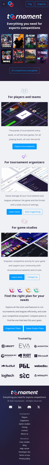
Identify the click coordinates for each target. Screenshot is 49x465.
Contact (24, 430)
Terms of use (24, 455)
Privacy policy (24, 458)
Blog (24, 445)
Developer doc (25, 452)
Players (25, 417)
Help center (24, 448)
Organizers (24, 420)
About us (24, 434)
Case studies (24, 442)
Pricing (24, 427)
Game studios (24, 424)
